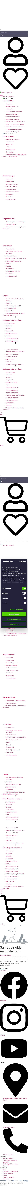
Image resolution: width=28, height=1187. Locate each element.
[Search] (2, 35)
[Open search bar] (0, 29)
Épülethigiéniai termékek (10, 315)
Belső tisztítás (8, 136)
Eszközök (6, 229)
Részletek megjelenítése (16, 609)
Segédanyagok (8, 176)
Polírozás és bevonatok (10, 156)
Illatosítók (6, 409)
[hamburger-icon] (1, 94)
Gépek (5, 296)
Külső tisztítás (8, 101)
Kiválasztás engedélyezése (14, 619)
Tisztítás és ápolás (8, 96)
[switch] (24, 593)
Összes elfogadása (14, 614)
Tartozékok (7, 246)
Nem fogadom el (14, 624)
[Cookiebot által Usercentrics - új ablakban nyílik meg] (19, 562)
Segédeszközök (9, 219)
